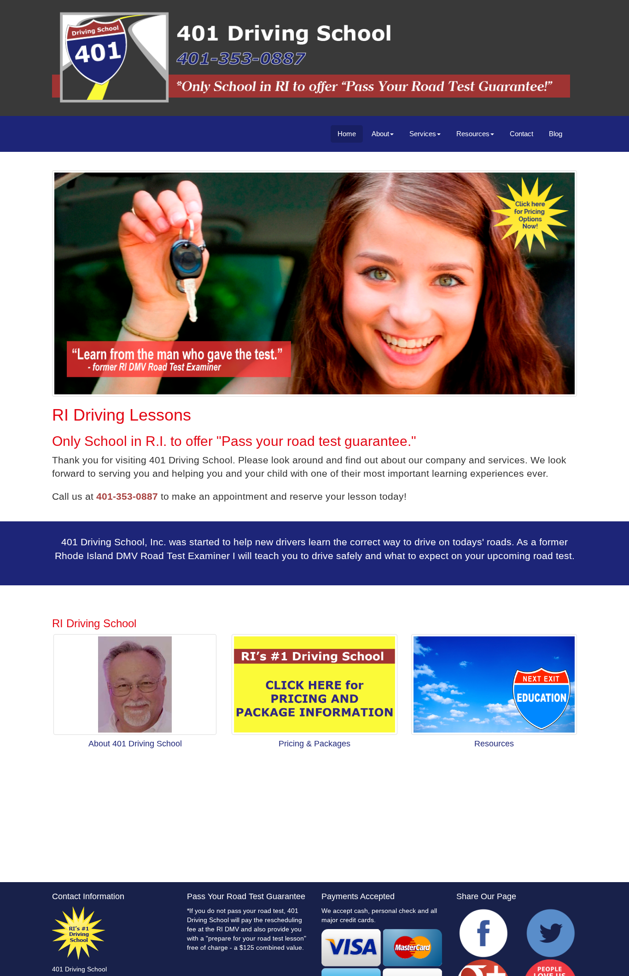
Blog (555, 134)
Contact (521, 134)
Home (347, 134)
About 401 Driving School (135, 743)
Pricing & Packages (314, 743)
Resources (472, 134)
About (380, 134)
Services (422, 134)
